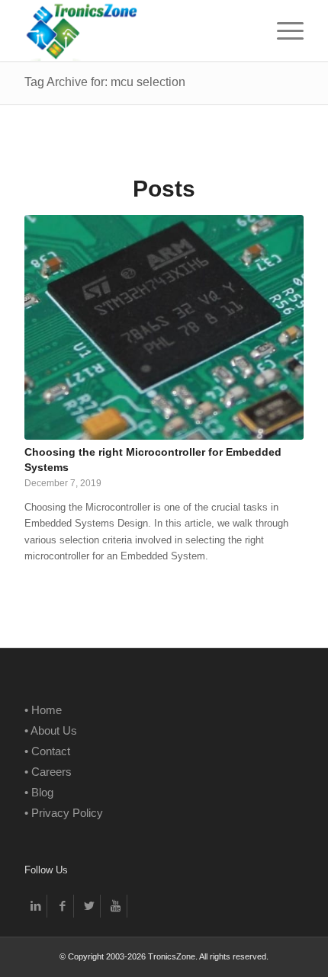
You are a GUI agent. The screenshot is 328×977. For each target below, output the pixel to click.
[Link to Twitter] (89, 906)
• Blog (38, 792)
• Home (43, 709)
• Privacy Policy (63, 812)
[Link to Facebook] (62, 906)
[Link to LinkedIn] (35, 906)
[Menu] (283, 30)
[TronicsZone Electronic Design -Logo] (135, 30)
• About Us (50, 730)
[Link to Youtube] (116, 906)
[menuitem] (283, 30)
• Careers (48, 771)
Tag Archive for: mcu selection (104, 81)
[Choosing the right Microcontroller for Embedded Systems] (164, 327)
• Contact (47, 751)
